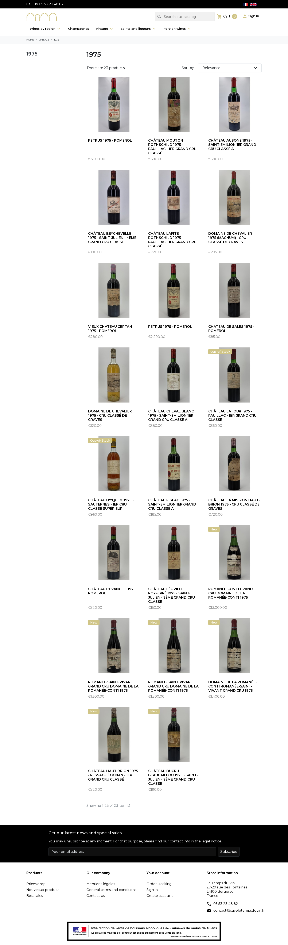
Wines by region (43, 29)
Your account (158, 873)
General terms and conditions (111, 890)
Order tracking (159, 884)
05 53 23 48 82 (225, 904)
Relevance (230, 68)
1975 (32, 54)
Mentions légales (100, 884)
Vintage (102, 29)
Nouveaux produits (42, 890)
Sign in (152, 890)
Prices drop (36, 884)
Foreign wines (175, 29)
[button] (251, 16)
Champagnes (78, 29)
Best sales (34, 896)
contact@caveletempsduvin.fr (239, 910)
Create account (160, 896)
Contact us (95, 896)
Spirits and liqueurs (136, 29)
